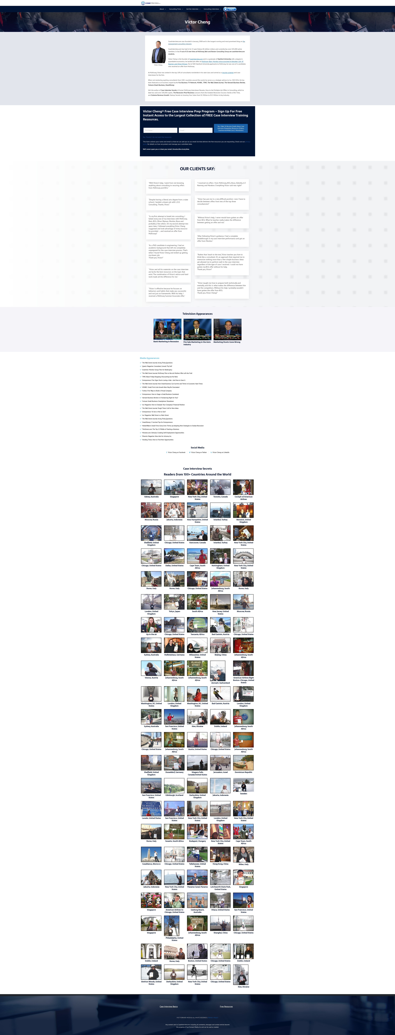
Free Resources (226, 1006)
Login (229, 9)
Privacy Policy (213, 1018)
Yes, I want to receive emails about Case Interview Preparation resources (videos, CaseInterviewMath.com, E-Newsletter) (231, 128)
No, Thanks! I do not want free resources (157, 137)
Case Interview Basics (169, 1006)
